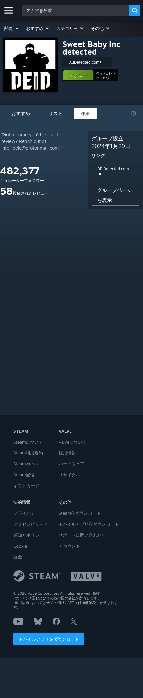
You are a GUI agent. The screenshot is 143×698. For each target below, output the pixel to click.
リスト (56, 113)
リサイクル (69, 474)
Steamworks (25, 463)
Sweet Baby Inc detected (91, 48)
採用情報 (67, 452)
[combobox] (75, 10)
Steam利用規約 (28, 452)
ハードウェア (71, 463)
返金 (17, 556)
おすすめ (21, 113)
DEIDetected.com (84, 62)
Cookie (20, 545)
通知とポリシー (28, 535)
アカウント (69, 545)
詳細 (85, 113)
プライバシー (26, 513)
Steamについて (28, 442)
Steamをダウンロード (80, 513)
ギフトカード (26, 485)
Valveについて (72, 442)
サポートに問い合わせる (82, 535)
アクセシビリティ (30, 524)
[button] (12, 28)
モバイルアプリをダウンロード (49, 639)
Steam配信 (23, 474)
